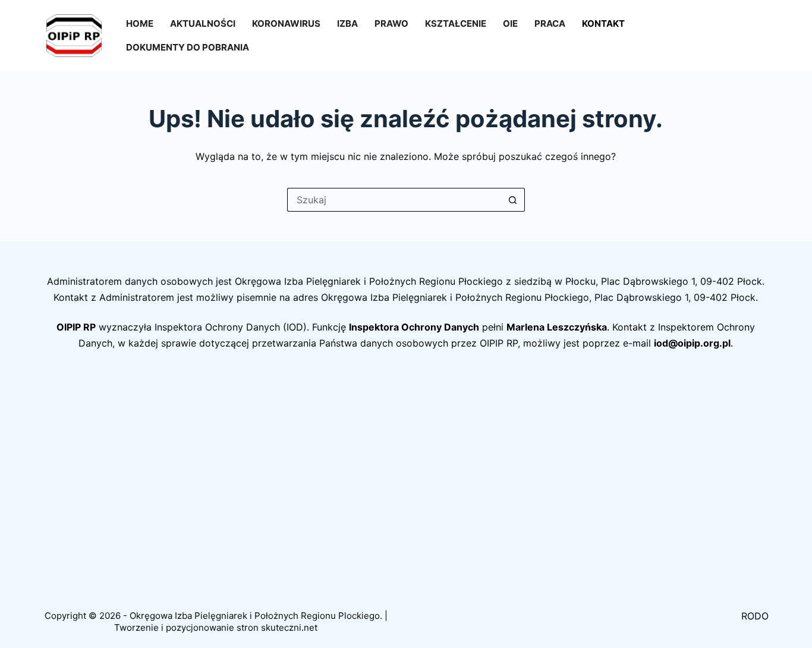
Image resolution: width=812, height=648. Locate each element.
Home (139, 23)
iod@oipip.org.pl (692, 343)
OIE (510, 23)
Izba (347, 23)
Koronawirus (286, 23)
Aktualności (202, 23)
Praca (549, 23)
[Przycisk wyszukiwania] (513, 200)
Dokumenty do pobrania (187, 47)
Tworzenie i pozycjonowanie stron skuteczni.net (215, 627)
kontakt (603, 23)
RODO (755, 616)
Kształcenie (455, 23)
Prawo (391, 23)
